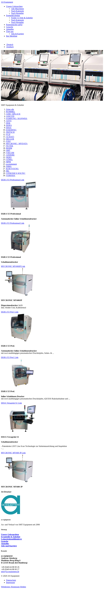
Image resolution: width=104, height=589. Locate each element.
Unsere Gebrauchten (10, 534)
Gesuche (4, 541)
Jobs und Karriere (9, 546)
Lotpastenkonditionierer (11, 539)
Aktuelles (5, 544)
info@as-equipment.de (10, 572)
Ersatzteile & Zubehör (10, 537)
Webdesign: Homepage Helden (13, 587)
